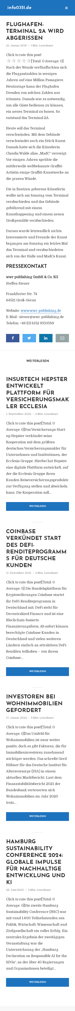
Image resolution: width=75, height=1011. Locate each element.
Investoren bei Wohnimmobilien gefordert (34, 703)
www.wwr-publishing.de (41, 311)
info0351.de (19, 8)
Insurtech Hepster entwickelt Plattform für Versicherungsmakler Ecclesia (37, 393)
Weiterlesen (37, 506)
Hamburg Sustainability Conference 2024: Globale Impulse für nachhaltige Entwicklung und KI (35, 862)
